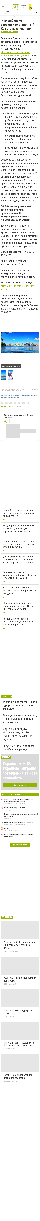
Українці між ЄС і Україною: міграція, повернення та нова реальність (20, 770)
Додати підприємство (20, 845)
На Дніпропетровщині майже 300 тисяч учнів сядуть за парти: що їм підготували (18, 528)
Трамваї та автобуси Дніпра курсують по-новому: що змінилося (20, 705)
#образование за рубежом (10, 396)
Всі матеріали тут (20, 785)
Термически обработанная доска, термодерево (17, 1076)
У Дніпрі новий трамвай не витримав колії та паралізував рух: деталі (19, 590)
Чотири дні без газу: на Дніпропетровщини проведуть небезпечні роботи (19, 621)
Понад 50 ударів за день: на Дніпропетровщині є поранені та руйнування (19, 513)
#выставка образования (29, 396)
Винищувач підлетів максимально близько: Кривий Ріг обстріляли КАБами (19, 575)
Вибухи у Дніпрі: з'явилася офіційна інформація (19, 747)
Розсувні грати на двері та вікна (17, 1012)
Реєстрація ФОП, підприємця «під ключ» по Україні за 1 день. (19, 945)
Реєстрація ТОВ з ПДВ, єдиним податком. (20, 979)
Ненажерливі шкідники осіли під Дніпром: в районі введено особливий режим (19, 544)
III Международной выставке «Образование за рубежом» (15, 52)
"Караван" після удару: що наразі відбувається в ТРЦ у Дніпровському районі (18, 606)
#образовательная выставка (10, 397)
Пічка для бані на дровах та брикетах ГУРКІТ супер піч (18, 1044)
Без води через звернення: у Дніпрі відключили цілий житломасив (20, 719)
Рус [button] (7, 12)
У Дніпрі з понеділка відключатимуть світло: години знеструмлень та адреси (17, 734)
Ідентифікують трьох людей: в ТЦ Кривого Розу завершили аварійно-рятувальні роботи (19, 559)
